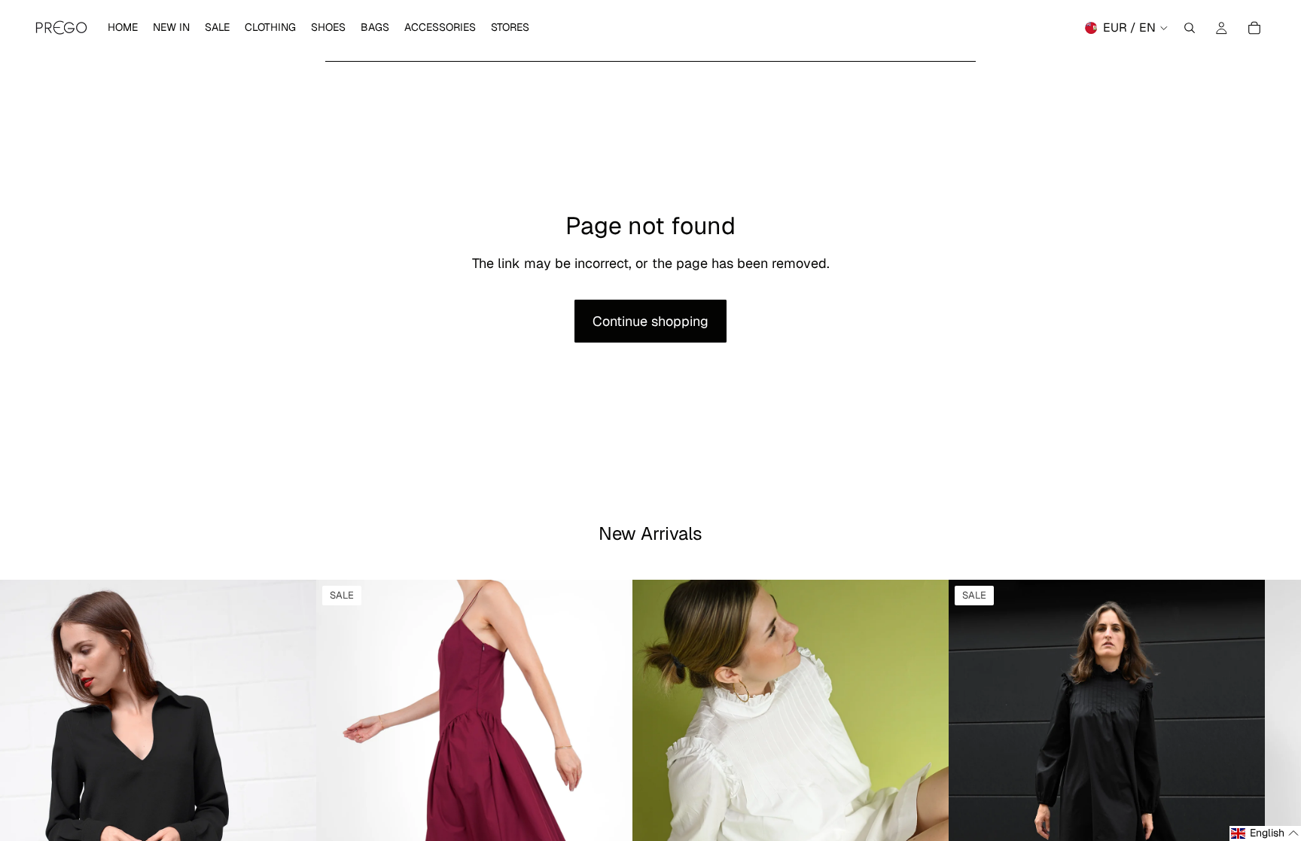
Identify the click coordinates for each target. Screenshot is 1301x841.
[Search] (1189, 27)
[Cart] (1254, 27)
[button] (1265, 833)
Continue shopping (650, 321)
